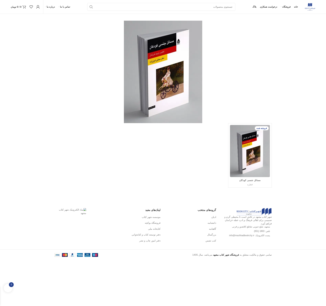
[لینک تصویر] (254, 211)
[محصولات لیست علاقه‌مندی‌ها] (31, 6)
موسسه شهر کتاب (151, 217)
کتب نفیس (211, 240)
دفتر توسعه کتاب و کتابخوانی (146, 234)
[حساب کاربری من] (38, 6)
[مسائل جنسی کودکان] (250, 151)
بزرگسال (211, 234)
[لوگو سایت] (310, 6)
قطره (250, 184)
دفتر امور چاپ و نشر (150, 240)
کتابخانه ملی (154, 228)
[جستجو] (91, 7)
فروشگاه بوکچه (153, 222)
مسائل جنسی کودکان (250, 180)
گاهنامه (212, 228)
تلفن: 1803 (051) (262, 231)
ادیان (213, 217)
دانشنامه (212, 222)
